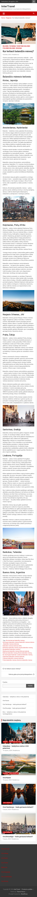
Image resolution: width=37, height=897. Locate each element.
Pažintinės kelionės (23, 46)
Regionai (19, 48)
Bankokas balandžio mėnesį (10, 647)
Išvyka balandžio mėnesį (26, 647)
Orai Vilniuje (4, 853)
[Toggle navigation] (3, 13)
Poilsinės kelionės (9, 48)
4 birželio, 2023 (7, 54)
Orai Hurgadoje (5, 872)
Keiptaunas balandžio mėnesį (11, 651)
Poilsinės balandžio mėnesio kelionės (13, 658)
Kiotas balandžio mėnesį (25, 653)
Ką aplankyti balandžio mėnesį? (11, 649)
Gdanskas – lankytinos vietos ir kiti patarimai (16, 697)
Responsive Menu (34, 1)
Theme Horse (21, 891)
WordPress (24, 894)
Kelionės (6, 46)
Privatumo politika (27, 889)
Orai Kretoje (4, 881)
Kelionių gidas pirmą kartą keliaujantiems (21, 674)
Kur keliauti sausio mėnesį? (12, 669)
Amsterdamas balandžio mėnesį (15, 640)
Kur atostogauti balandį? (9, 654)
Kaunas (5, 773)
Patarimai (12, 46)
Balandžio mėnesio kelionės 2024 (12, 646)
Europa (5, 741)
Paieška (5, 682)
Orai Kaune (6, 700)
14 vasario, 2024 (7, 750)
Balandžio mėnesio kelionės (11, 644)
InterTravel (8, 6)
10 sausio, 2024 (7, 780)
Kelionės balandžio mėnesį (10, 653)
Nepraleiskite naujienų (12, 720)
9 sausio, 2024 (7, 809)
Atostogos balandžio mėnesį (11, 642)
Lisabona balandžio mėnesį (24, 654)
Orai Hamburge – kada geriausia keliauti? (15, 704)
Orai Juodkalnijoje (6, 876)
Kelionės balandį (24, 651)
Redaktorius (15, 54)
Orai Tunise (4, 863)
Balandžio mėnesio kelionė (26, 642)
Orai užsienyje (13, 773)
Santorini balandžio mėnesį (24, 660)
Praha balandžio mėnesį (9, 660)
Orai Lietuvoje (5, 849)
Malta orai (4, 867)
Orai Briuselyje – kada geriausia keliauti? (14, 708)
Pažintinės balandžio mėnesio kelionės (13, 656)
